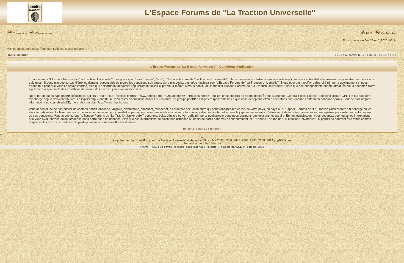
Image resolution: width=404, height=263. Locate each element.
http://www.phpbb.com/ (113, 102)
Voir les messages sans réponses (29, 48)
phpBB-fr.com (212, 143)
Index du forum (18, 54)
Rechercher (388, 33)
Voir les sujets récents (69, 48)
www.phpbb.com (64, 99)
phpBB (134, 140)
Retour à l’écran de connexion (202, 128)
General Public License (302, 95)
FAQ (368, 33)
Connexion (19, 33)
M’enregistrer (43, 33)
